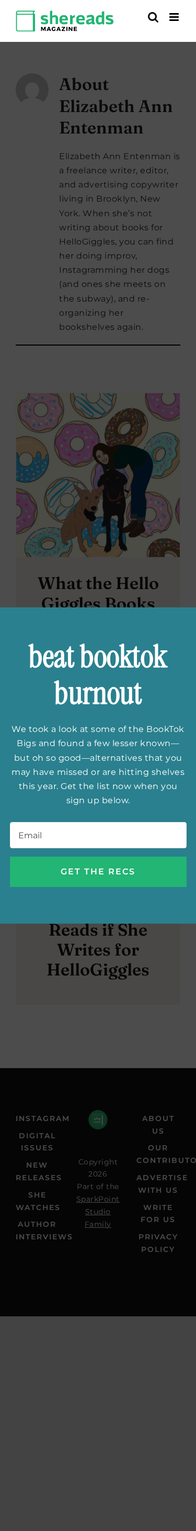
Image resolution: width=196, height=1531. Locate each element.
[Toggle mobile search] (153, 17)
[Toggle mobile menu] (175, 17)
